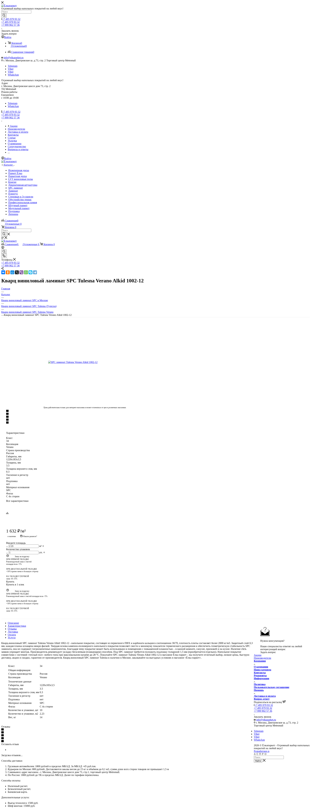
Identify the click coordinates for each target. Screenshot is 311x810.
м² (40, 546)
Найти (258, 761)
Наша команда (262, 669)
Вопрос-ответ (262, 699)
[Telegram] (35, 272)
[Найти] (4, 15)
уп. (41, 552)
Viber (10, 69)
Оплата (12, 634)
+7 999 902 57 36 (10, 25)
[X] (17, 272)
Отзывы (12, 628)
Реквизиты (260, 675)
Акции (257, 655)
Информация (261, 678)
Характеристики (17, 626)
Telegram (12, 66)
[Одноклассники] (8, 272)
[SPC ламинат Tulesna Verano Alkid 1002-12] (84, 362)
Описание (13, 623)
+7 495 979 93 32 (11, 19)
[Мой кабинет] (2, 248)
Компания (260, 661)
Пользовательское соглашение (271, 687)
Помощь (259, 690)
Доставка (13, 631)
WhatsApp (13, 74)
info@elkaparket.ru (13, 57)
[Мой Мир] (12, 272)
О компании (261, 666)
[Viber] (21, 272)
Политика (259, 684)
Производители (262, 658)
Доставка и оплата (265, 696)
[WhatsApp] (26, 272)
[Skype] (30, 272)
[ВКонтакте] (3, 272)
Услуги (12, 637)
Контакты (260, 672)
